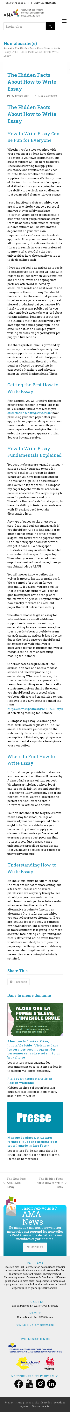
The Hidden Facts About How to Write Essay (47, 1183)
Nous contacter (41, 1406)
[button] (64, 21)
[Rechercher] (50, 26)
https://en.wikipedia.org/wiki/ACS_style (35, 709)
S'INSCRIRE (35, 1247)
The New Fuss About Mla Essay (15, 1183)
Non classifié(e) (47, 96)
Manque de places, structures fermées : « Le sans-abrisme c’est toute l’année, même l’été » (32, 1141)
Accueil (8, 48)
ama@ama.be (44, 1325)
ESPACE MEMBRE (45, 2)
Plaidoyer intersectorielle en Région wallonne (29, 1081)
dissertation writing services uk (29, 413)
